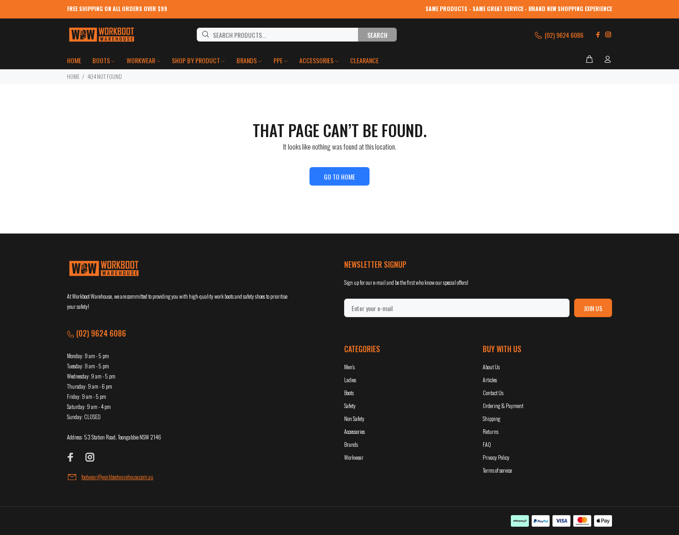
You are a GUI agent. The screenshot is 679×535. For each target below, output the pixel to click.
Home (73, 76)
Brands (351, 444)
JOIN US (593, 308)
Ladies (350, 380)
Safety (350, 405)
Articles (490, 380)
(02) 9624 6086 (563, 35)
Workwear (354, 457)
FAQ (487, 444)
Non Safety (354, 418)
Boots (349, 393)
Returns (490, 431)
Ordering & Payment (503, 405)
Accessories (354, 431)
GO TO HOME (339, 176)
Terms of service (497, 470)
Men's (349, 367)
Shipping (491, 418)
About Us (491, 367)
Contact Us (493, 393)
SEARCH (377, 35)
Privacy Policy (496, 457)
